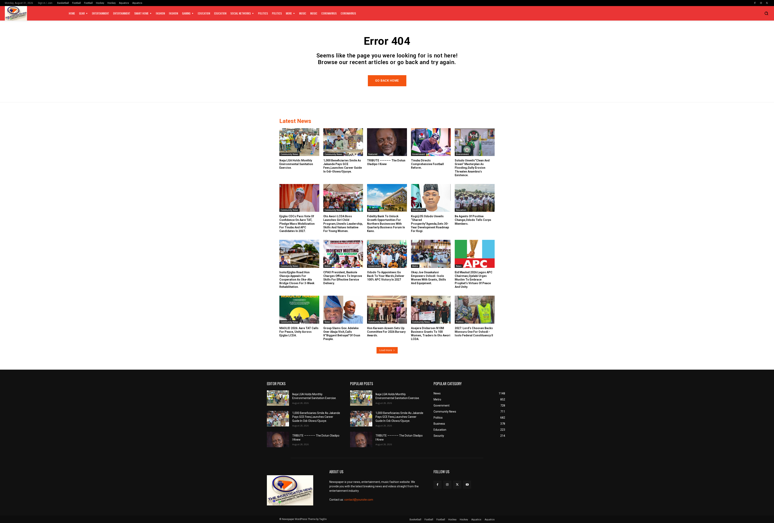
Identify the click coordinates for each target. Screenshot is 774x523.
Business (373, 210)
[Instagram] (761, 3)
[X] (767, 3)
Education (461, 210)
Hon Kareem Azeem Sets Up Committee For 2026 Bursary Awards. (386, 331)
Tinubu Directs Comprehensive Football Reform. (427, 164)
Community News (289, 154)
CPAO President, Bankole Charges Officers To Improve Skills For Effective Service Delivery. (342, 278)
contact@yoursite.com (358, 499)
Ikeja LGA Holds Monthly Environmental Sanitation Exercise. (296, 164)
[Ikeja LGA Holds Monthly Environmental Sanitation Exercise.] (299, 142)
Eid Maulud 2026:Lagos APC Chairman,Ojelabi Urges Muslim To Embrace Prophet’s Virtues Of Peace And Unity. (473, 280)
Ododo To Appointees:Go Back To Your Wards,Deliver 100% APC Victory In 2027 (385, 276)
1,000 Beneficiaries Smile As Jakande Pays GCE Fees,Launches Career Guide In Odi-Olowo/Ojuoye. (316, 416)
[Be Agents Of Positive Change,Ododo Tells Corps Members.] (475, 198)
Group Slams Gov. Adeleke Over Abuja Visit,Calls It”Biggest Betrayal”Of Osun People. (341, 333)
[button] (766, 13)
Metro (328, 266)
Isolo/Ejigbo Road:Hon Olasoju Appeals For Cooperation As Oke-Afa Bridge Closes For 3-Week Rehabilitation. (296, 280)
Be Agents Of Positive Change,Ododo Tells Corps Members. (473, 220)
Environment (462, 154)
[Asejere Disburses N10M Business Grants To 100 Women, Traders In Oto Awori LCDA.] (431, 309)
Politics (460, 321)
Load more (385, 350)
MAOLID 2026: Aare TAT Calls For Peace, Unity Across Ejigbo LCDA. (298, 331)
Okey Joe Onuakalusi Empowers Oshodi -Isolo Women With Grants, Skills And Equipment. (428, 278)
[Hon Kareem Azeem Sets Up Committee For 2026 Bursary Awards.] (387, 309)
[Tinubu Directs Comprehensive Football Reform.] (431, 142)
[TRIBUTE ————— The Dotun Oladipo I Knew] (387, 142)
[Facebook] (755, 3)
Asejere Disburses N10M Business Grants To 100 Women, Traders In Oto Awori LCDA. (430, 333)
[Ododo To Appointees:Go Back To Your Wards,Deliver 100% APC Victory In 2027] (387, 254)
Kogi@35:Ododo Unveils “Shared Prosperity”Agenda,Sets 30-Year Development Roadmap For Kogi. (430, 224)
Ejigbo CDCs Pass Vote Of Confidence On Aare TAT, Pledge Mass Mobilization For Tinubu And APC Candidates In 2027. (297, 224)
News (459, 266)
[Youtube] (467, 485)
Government (418, 154)
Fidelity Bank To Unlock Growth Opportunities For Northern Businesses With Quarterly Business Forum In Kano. (386, 224)
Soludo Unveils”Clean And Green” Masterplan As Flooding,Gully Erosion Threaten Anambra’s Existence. (472, 168)
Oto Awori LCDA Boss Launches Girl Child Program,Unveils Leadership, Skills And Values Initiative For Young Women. (343, 224)
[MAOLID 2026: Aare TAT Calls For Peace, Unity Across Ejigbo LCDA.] (299, 309)
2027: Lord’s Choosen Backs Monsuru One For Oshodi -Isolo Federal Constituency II (474, 331)
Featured (372, 154)
